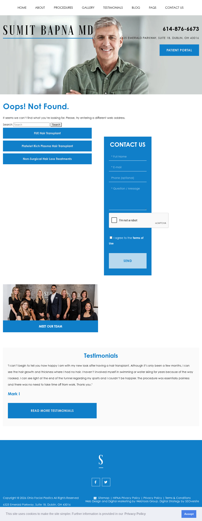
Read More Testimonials (52, 411)
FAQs (152, 7)
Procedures (63, 7)
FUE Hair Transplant (47, 133)
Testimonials (113, 7)
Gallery (88, 7)
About (40, 7)
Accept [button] (189, 513)
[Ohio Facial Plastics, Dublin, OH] (48, 27)
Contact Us (174, 7)
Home (22, 7)
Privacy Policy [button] (135, 513)
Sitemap (103, 497)
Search (7, 124)
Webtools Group (147, 501)
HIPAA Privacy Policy (126, 497)
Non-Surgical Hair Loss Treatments (47, 159)
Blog (136, 7)
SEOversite (192, 501)
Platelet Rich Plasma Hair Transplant (47, 146)
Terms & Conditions (178, 497)
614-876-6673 (181, 28)
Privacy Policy (152, 497)
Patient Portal (179, 50)
